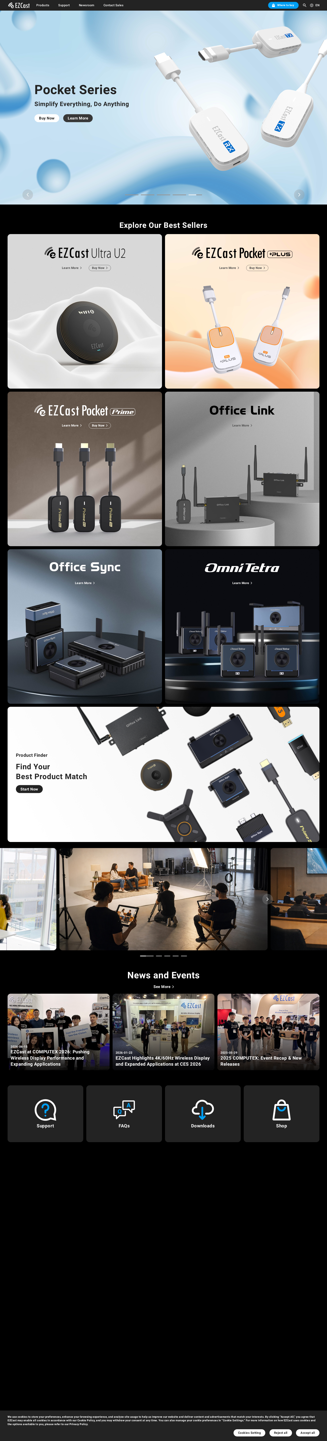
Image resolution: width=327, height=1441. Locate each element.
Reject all (280, 1433)
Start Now (29, 789)
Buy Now (49, 116)
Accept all (308, 1433)
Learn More (80, 116)
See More (162, 986)
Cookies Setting (249, 1433)
